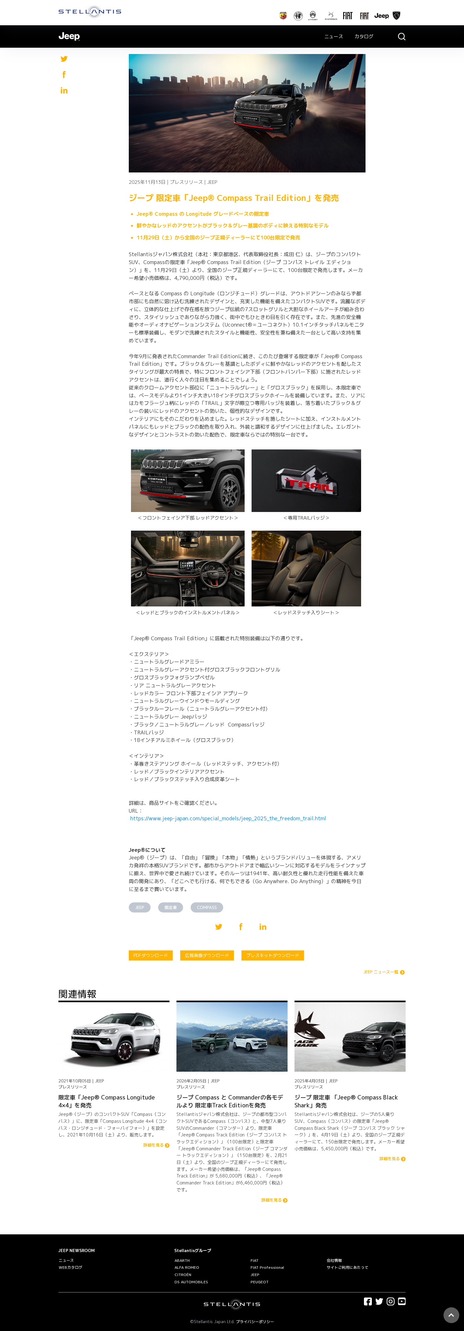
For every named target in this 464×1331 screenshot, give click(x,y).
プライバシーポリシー (255, 1321)
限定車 (170, 907)
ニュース (333, 36)
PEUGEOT (260, 1282)
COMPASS (207, 907)
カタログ (363, 36)
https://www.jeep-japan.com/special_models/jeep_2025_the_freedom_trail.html (228, 818)
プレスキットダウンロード (272, 955)
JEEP (139, 907)
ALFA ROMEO (187, 1267)
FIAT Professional (267, 1267)
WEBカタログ (70, 1267)
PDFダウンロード (151, 955)
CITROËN (183, 1274)
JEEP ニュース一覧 (380, 972)
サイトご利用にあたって (347, 1267)
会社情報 (334, 1260)
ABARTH (182, 1260)
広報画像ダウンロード (207, 955)
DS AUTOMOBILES (191, 1282)
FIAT (255, 1260)
